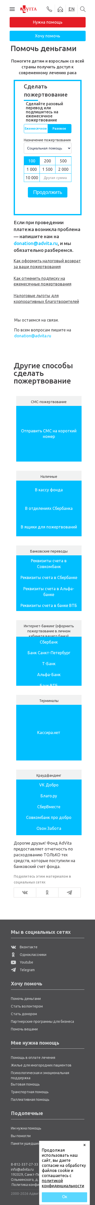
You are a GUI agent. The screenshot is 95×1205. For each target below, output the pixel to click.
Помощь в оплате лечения (33, 1058)
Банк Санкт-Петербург (49, 652)
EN (71, 8)
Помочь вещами (24, 1029)
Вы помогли (21, 1136)
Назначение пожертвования (47, 140)
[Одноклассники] (45, 892)
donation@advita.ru (36, 243)
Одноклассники (32, 955)
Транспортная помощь (30, 1092)
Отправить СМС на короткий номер (49, 434)
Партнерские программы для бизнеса (42, 1021)
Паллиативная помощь (30, 1099)
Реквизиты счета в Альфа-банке (48, 591)
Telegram (27, 970)
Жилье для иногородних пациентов (41, 1065)
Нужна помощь (47, 22)
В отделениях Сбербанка (49, 508)
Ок (64, 1196)
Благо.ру (49, 796)
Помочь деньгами (26, 999)
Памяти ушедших (25, 1143)
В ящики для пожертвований (49, 527)
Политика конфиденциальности (39, 1185)
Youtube (26, 962)
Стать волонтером (27, 1006)
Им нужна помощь (26, 1128)
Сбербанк (49, 642)
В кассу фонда (49, 489)
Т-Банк (48, 663)
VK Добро (49, 785)
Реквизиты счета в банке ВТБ (49, 605)
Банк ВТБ (49, 685)
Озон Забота (48, 828)
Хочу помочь (47, 36)
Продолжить (47, 192)
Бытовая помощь (25, 1084)
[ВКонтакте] (23, 892)
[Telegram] (68, 892)
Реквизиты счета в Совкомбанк (49, 563)
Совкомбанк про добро (48, 817)
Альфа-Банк (49, 674)
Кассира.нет (48, 732)
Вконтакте (28, 947)
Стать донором (24, 1014)
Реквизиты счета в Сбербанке (49, 577)
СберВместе (48, 806)
